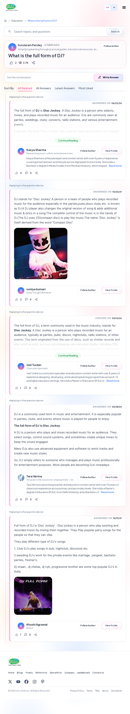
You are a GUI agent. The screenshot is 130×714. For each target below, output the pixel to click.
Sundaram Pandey (30, 45)
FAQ (97, 690)
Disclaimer (116, 690)
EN (107, 7)
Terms (89, 690)
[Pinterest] (43, 682)
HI (114, 7)
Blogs (20, 672)
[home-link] (5, 20)
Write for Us (41, 672)
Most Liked (86, 88)
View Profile (111, 151)
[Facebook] (26, 682)
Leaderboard (83, 672)
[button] (65, 77)
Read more (115, 165)
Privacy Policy (77, 690)
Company (69, 672)
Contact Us (98, 672)
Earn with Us (56, 672)
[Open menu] (124, 7)
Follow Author (111, 46)
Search (115, 31)
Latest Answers (65, 88)
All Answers (43, 88)
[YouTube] (18, 682)
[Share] (33, 63)
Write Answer (111, 77)
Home (11, 672)
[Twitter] (10, 682)
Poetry (29, 672)
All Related (25, 88)
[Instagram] (34, 682)
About (105, 690)
